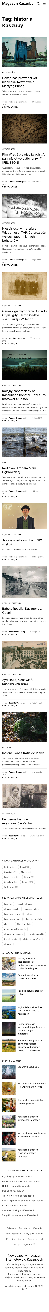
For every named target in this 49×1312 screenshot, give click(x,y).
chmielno (8, 924)
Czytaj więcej (10, 107)
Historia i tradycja (11, 306)
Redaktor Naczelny (17, 338)
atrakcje (7, 944)
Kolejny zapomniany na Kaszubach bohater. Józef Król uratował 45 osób (24, 395)
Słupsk (26, 872)
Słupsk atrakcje (24, 924)
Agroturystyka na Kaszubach (17, 1176)
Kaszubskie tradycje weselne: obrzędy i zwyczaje (28, 1153)
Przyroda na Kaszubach (14, 1205)
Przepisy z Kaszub (15, 1239)
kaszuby (8, 904)
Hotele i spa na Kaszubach (16, 1186)
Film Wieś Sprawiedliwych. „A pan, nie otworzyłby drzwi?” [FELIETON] (23, 158)
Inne (4, 462)
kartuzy (28, 914)
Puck (24, 867)
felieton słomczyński (31, 939)
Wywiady (37, 1228)
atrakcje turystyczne (13, 934)
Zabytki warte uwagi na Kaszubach (20, 1215)
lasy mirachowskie (36, 934)
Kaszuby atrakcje (24, 904)
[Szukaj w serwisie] (38, 3)
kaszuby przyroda (12, 919)
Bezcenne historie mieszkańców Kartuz (17, 821)
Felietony (11, 1228)
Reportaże (24, 1228)
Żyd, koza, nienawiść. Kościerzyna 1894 (17, 682)
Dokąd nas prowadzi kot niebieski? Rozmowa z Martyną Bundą (19, 82)
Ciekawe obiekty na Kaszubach (18, 1210)
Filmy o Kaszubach (33, 1233)
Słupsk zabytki (10, 939)
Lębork (27, 882)
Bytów (29, 877)
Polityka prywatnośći (24, 1244)
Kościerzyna (11, 877)
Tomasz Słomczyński (18, 102)
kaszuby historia (32, 909)
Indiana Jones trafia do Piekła (23, 753)
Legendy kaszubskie (28, 1066)
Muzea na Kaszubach (13, 1190)
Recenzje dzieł (35, 1239)
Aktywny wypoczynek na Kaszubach (21, 1181)
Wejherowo (11, 887)
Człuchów (10, 882)
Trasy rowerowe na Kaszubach (18, 1195)
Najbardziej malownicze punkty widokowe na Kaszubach (30, 1010)
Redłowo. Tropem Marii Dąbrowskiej (19, 470)
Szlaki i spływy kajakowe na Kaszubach (22, 1200)
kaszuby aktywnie (12, 914)
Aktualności (8, 72)
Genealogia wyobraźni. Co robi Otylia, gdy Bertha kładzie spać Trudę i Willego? (24, 315)
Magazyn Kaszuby (17, 3)
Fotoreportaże (13, 1233)
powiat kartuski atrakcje (15, 929)
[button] (44, 3)
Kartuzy (9, 867)
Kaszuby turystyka (34, 919)
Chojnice (10, 872)
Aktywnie (6, 747)
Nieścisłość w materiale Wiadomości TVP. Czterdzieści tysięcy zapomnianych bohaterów (24, 234)
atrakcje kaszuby (12, 909)
